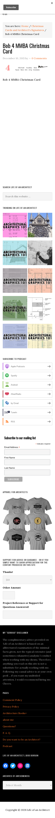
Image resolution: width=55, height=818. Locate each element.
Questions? (9, 726)
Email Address (12, 447)
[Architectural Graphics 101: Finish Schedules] (15, 281)
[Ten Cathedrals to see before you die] (40, 226)
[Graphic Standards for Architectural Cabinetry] (40, 309)
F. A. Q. (7, 732)
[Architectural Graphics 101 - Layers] (40, 337)
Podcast (7, 746)
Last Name (9, 468)
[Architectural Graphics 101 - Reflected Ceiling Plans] (40, 281)
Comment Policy (12, 699)
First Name (9, 457)
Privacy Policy (11, 706)
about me (8, 719)
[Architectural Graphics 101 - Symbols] (15, 226)
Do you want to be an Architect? (21, 739)
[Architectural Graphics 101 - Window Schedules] (15, 254)
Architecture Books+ (15, 713)
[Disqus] (27, 137)
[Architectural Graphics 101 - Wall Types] (15, 337)
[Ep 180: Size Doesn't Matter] (40, 254)
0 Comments (39, 58)
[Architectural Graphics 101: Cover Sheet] (15, 309)
